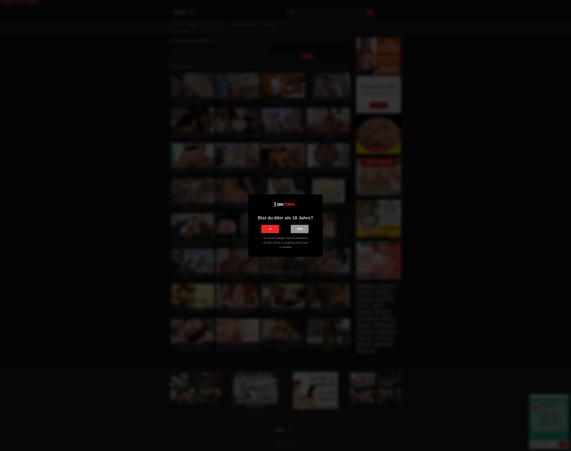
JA (270, 229)
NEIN (300, 229)
